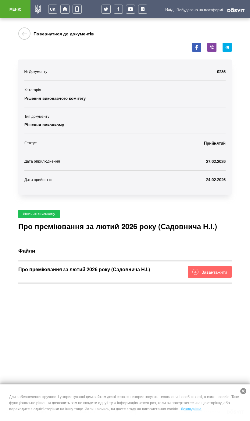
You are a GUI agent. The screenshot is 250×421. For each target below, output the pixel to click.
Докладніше (191, 408)
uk (52, 9)
